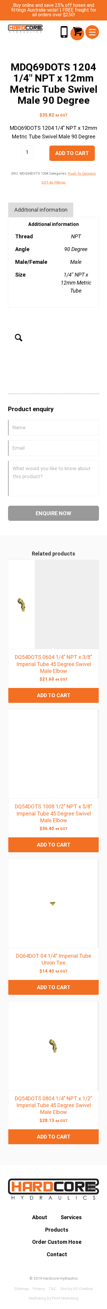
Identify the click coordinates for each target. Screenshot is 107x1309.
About (39, 1217)
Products (56, 1230)
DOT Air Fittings (54, 182)
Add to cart (72, 153)
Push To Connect (81, 173)
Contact (57, 1254)
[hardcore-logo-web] (25, 28)
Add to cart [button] (53, 695)
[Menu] (92, 32)
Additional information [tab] (40, 210)
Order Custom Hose (56, 1242)
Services (71, 1217)
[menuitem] (92, 32)
